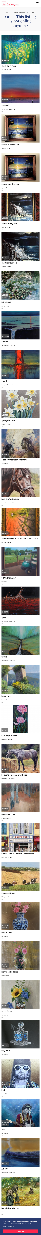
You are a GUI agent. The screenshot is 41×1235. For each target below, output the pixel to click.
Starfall (4, 341)
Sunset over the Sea (10, 145)
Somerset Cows (8, 893)
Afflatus (4, 1169)
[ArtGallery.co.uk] (16, 4)
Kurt (3, 1090)
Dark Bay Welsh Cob (10, 499)
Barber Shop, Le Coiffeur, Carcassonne (17, 854)
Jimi (3, 1129)
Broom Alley (6, 696)
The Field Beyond (8, 66)
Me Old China (7, 932)
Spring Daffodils (8, 420)
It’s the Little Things (9, 972)
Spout (3, 617)
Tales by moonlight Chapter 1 (14, 460)
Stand (4, 381)
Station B (5, 105)
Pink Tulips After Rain (10, 735)
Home (8, 12)
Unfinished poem (8, 814)
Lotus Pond (6, 302)
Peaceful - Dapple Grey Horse (14, 775)
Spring (4, 657)
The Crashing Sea (9, 223)
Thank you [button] (20, 1231)
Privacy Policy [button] (8, 1226)
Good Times (6, 1011)
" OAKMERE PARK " (8, 578)
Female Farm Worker (10, 1208)
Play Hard (5, 1050)
